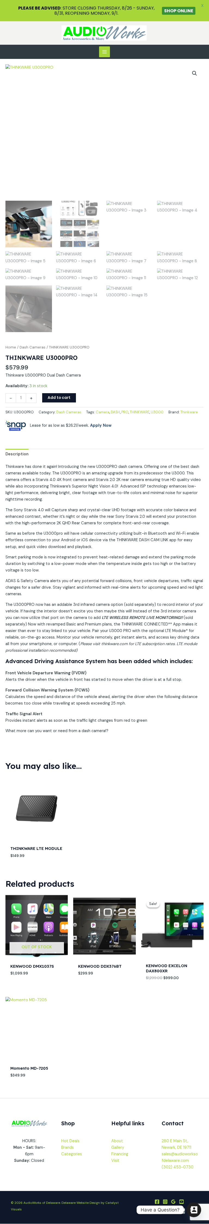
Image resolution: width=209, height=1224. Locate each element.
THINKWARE (139, 412)
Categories (71, 1154)
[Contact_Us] (193, 1209)
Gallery (117, 1147)
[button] (194, 73)
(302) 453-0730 (177, 1167)
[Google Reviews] (173, 1201)
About (117, 1141)
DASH (115, 412)
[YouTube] (181, 1201)
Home (10, 347)
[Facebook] (157, 1201)
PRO (124, 412)
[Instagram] (165, 1201)
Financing (119, 1154)
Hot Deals (70, 1141)
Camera (102, 412)
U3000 (157, 412)
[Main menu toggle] (104, 51)
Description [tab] (17, 454)
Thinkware (189, 412)
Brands (67, 1147)
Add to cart (59, 397)
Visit (115, 1160)
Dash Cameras (32, 347)
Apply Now (101, 425)
